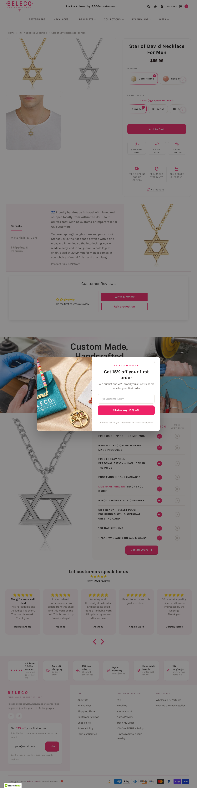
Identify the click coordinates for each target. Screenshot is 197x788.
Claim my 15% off (126, 410)
